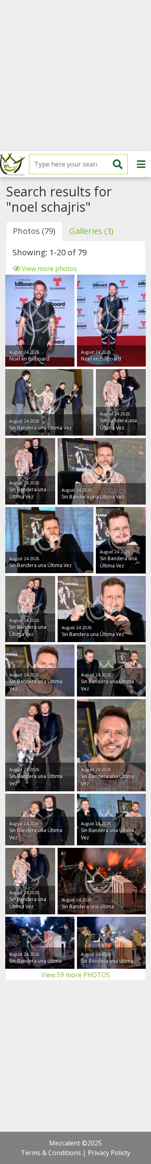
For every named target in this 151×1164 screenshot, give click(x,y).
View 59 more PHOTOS (75, 974)
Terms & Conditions (51, 1152)
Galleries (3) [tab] (91, 230)
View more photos (48, 268)
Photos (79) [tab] (34, 230)
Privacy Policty (109, 1152)
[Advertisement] (75, 75)
